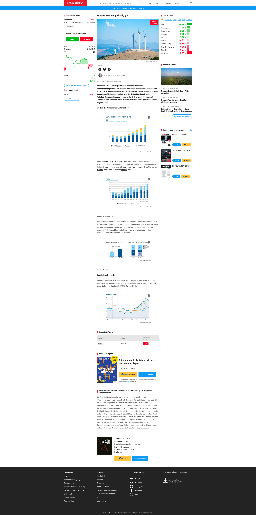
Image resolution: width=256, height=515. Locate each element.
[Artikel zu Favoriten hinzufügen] (109, 69)
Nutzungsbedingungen (73, 479)
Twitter (138, 494)
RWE (162, 37)
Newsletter (101, 479)
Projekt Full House (179, 134)
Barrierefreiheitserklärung (74, 486)
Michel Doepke (120, 75)
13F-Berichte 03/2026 (181, 150)
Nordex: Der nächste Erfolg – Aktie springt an (175, 92)
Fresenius (164, 50)
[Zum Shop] (149, 3)
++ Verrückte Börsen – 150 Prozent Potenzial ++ (128, 8)
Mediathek (101, 476)
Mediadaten (68, 472)
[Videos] (177, 3)
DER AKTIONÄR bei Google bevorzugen (109, 81)
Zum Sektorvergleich (72, 99)
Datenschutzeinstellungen (74, 490)
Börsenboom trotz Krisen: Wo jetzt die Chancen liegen (137, 362)
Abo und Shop (102, 497)
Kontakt (138, 478)
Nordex (101, 65)
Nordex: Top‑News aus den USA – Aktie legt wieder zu (174, 101)
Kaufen (72, 39)
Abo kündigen (69, 501)
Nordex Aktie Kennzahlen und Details (76, 85)
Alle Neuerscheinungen (188, 130)
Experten (100, 483)
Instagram (139, 486)
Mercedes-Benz (165, 31)
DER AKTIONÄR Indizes (106, 494)
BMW (162, 25)
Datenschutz (69, 483)
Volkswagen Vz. (165, 28)
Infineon (163, 40)
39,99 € (176, 145)
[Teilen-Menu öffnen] (99, 69)
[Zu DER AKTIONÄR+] (167, 3)
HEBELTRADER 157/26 (181, 166)
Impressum (68, 476)
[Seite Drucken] (104, 69)
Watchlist (69, 26)
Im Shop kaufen (147, 374)
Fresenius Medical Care (168, 47)
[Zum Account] (157, 3)
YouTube (138, 482)
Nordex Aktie (68, 20)
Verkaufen (87, 39)
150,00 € (176, 160)
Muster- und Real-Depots (107, 490)
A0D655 (66, 22)
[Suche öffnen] (100, 3)
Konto (127, 381)
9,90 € (176, 176)
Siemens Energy (166, 44)
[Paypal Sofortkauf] (122, 458)
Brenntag (164, 34)
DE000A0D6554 (76, 22)
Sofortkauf (131, 374)
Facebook (139, 490)
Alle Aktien (101, 472)
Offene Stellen (69, 497)
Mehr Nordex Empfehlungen (182, 116)
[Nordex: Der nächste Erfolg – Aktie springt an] (176, 76)
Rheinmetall (164, 53)
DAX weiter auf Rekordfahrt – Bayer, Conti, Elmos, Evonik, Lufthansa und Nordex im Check (175, 110)
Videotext (68, 494)
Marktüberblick (103, 486)
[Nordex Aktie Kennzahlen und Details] (79, 63)
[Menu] (190, 3)
